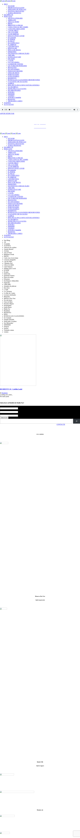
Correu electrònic (6, 414)
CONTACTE (61, 424)
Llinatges (3, 410)
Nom (2, 406)
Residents (5, 393)
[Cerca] (76, 421)
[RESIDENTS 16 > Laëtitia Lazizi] (18, 385)
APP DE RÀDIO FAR (7, 113)
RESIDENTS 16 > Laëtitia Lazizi (11, 389)
